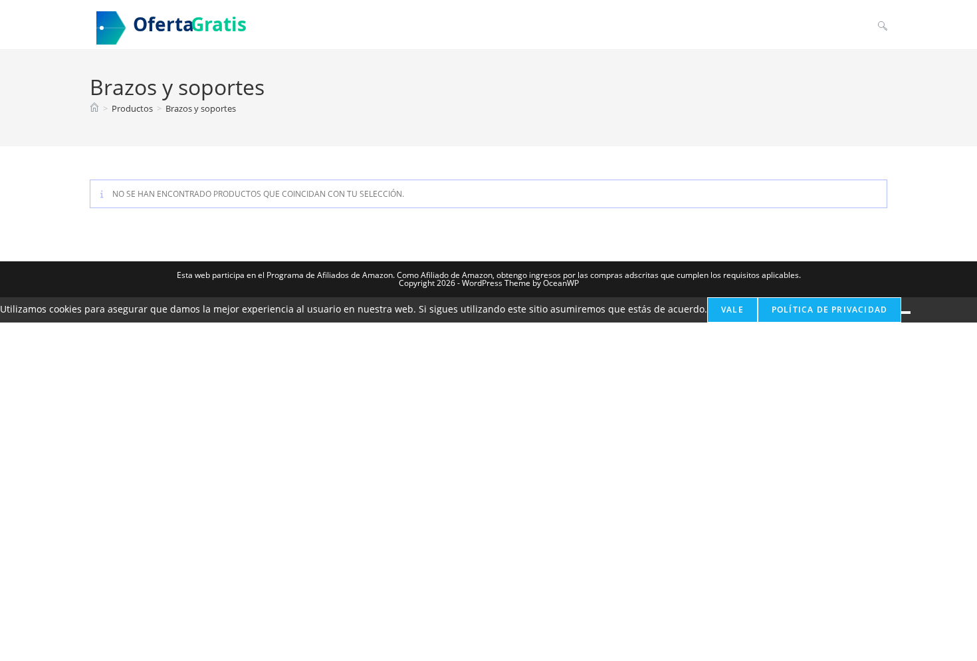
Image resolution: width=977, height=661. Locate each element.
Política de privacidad (829, 309)
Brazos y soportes (200, 108)
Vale (732, 309)
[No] (906, 312)
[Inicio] (94, 108)
